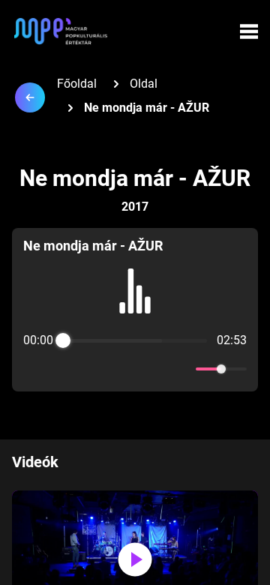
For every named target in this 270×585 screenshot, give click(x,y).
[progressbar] (135, 340)
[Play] (135, 369)
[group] (135, 310)
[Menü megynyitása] (249, 31)
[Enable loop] (33, 369)
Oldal (144, 83)
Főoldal (77, 83)
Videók (35, 462)
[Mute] (181, 369)
